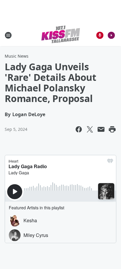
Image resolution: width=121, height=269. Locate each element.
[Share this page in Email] (101, 129)
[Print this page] (112, 129)
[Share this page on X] (90, 129)
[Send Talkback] (99, 35)
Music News (16, 56)
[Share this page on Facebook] (79, 129)
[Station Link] (60, 35)
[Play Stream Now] (111, 35)
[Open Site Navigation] (8, 35)
